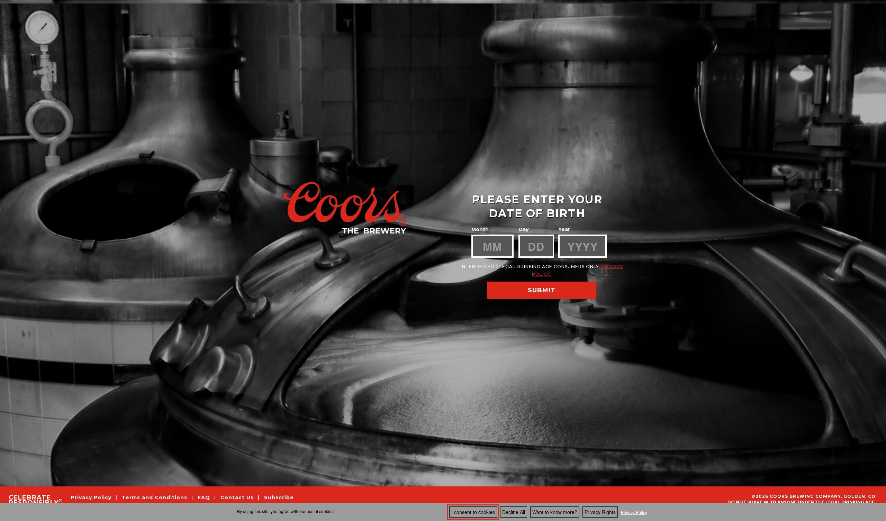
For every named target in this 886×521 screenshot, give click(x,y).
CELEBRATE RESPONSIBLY (35, 500)
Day (523, 229)
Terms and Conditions (155, 497)
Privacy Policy (634, 512)
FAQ (204, 497)
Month (480, 229)
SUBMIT (541, 290)
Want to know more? (554, 512)
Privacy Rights (600, 512)
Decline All (513, 512)
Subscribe (279, 497)
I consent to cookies (473, 512)
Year (564, 229)
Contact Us (237, 497)
